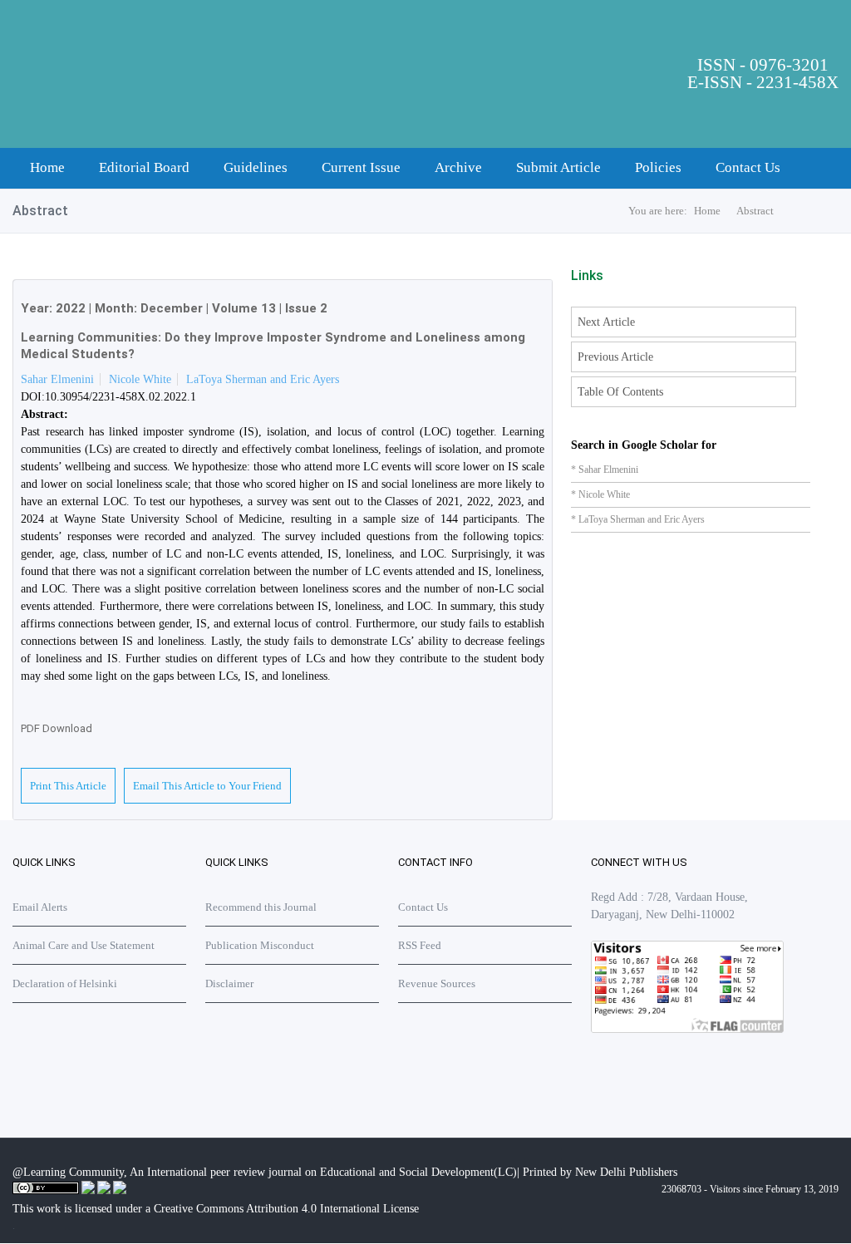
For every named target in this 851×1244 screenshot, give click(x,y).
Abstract (755, 210)
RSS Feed (419, 945)
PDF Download (56, 728)
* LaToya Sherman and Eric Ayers (638, 519)
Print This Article (68, 785)
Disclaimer (229, 983)
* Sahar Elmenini (604, 469)
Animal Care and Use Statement (83, 945)
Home (47, 167)
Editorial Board (144, 167)
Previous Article (615, 357)
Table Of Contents (620, 392)
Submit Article (558, 167)
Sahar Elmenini (57, 379)
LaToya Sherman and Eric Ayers (262, 379)
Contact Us (748, 167)
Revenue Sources (436, 983)
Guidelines (256, 167)
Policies (658, 167)
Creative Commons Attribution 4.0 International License (286, 1208)
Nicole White (140, 379)
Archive (458, 167)
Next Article (606, 322)
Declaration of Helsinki (64, 983)
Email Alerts (39, 907)
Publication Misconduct (259, 945)
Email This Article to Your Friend (207, 785)
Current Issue (361, 167)
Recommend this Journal (261, 907)
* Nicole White (600, 494)
